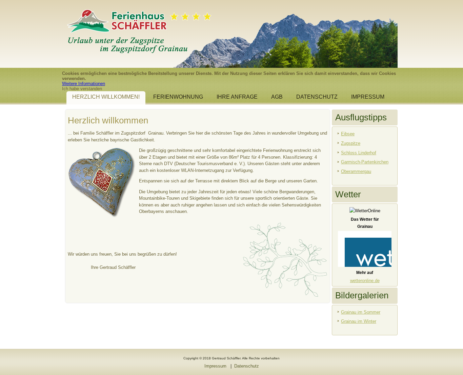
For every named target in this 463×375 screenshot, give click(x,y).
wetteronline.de (365, 280)
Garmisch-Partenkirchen (364, 161)
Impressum (215, 366)
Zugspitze (350, 143)
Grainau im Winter (358, 321)
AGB (277, 97)
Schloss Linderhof (358, 152)
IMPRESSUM (367, 97)
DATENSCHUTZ (317, 97)
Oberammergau (356, 171)
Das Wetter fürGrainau (365, 223)
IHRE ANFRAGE (237, 97)
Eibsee (348, 133)
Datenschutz (246, 366)
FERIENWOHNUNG (178, 97)
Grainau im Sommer (360, 312)
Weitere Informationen (83, 83)
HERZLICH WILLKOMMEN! (106, 97)
